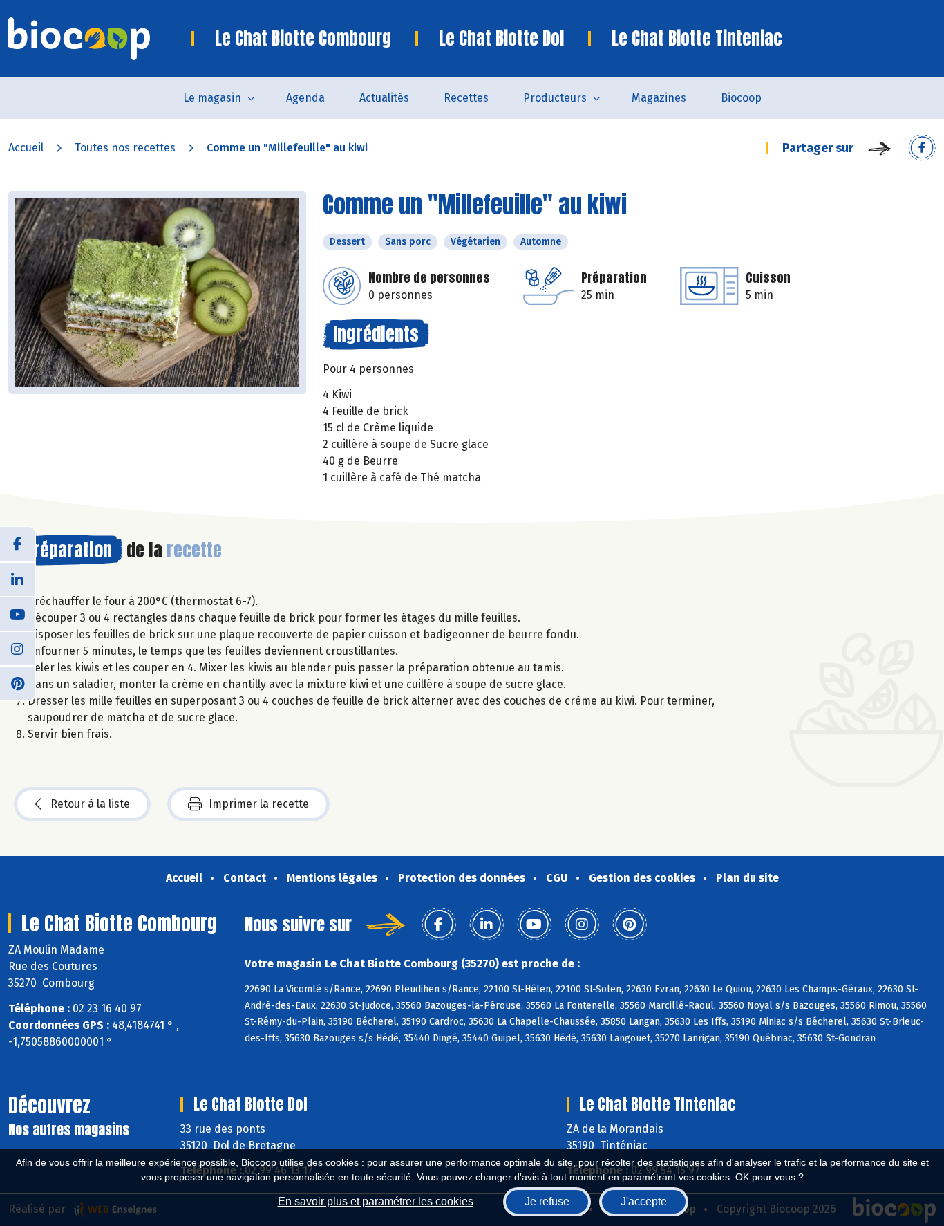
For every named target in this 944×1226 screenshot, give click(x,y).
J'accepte (644, 1201)
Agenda (305, 97)
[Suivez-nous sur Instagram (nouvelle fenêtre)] (17, 648)
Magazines (659, 97)
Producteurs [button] (555, 97)
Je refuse (547, 1201)
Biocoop (741, 97)
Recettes (466, 97)
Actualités (384, 97)
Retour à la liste (90, 803)
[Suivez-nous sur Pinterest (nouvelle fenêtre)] (17, 682)
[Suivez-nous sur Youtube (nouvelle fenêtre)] (17, 613)
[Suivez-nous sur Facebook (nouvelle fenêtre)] (17, 544)
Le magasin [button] (212, 97)
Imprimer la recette (259, 803)
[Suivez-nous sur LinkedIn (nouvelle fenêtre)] (17, 578)
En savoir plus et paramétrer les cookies (375, 1201)
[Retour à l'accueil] (99, 38)
